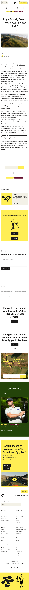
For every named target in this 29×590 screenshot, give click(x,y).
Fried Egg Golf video (11, 86)
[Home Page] (14, 2)
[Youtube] (17, 568)
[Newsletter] (5, 2)
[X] (11, 568)
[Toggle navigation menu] (3, 2)
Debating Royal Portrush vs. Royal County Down (14, 135)
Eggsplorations (21, 65)
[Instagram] (14, 568)
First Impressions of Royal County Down (12, 111)
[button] (24, 8)
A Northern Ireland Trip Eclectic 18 (11, 120)
